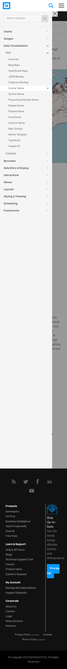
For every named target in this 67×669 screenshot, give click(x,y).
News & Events (14, 620)
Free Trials (11, 535)
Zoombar (11, 154)
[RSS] (13, 481)
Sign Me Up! (53, 571)
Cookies (47, 634)
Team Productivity (16, 526)
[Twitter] (25, 481)
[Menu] (61, 5)
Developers (12, 511)
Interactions (11, 175)
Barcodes (10, 161)
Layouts (9, 189)
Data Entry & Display (16, 168)
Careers (10, 611)
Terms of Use (29, 639)
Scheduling (11, 204)
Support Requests (16, 592)
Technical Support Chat (19, 559)
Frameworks (11, 211)
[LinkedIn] (49, 481)
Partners (11, 625)
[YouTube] (31, 490)
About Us (11, 606)
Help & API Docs (15, 549)
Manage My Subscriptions (21, 587)
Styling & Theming (15, 197)
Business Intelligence (18, 521)
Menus (8, 182)
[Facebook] (37, 481)
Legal (9, 616)
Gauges (8, 39)
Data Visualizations (16, 46)
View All (10, 530)
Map (8, 53)
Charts (8, 32)
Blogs (9, 554)
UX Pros (10, 516)
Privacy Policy (22, 634)
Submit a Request (16, 574)
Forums (10, 564)
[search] (44, 18)
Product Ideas (14, 569)
